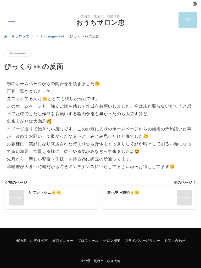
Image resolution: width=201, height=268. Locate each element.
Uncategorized (18, 53)
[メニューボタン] (11, 20)
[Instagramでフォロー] (195, 4)
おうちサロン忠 (100, 22)
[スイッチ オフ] (187, 20)
